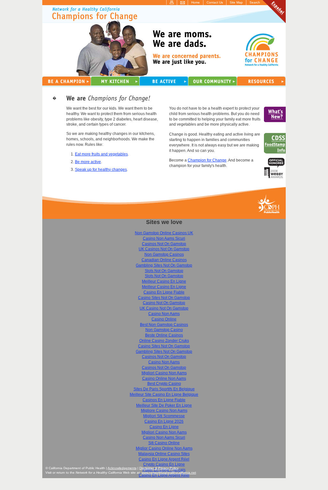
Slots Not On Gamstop (164, 271)
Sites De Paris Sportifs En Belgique (164, 389)
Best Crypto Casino (164, 383)
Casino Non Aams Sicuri (164, 238)
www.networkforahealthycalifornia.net (169, 472)
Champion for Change (207, 160)
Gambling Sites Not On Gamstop (164, 265)
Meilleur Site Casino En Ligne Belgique (164, 394)
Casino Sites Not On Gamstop (164, 297)
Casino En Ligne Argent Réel (164, 459)
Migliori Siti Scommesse (164, 416)
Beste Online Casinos (164, 335)
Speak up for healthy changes (101, 169)
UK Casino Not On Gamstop (164, 308)
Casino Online (164, 319)
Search (255, 2)
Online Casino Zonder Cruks (164, 340)
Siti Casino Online (164, 443)
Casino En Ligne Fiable (164, 292)
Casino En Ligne (164, 427)
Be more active (88, 162)
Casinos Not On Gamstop (164, 244)
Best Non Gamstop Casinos (164, 324)
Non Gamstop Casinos (164, 254)
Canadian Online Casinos (164, 260)
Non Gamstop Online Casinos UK (164, 233)
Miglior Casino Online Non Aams (164, 448)
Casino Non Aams (164, 313)
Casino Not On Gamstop (164, 303)
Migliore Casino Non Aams (164, 410)
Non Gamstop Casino (164, 330)
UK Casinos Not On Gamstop (164, 249)
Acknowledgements (122, 468)
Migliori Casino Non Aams (164, 373)
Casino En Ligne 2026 (164, 421)
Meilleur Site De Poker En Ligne (164, 405)
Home (195, 2)
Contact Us (215, 2)
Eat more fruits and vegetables (101, 154)
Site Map (236, 2)
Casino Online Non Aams (164, 378)
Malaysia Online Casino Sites (164, 454)
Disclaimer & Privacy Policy (158, 468)
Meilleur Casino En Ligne (164, 281)
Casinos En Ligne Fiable (164, 400)
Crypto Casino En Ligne (164, 464)
